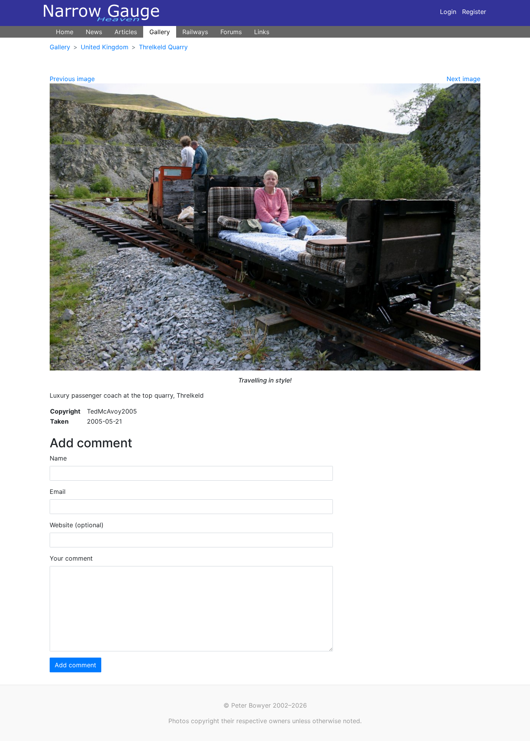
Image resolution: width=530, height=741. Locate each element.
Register (474, 12)
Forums (231, 32)
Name (58, 458)
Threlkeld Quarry (163, 47)
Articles (125, 32)
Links (261, 32)
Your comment (71, 558)
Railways (195, 32)
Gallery (159, 32)
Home (64, 32)
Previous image (72, 79)
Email (58, 491)
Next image (463, 79)
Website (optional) (77, 525)
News (94, 32)
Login (448, 12)
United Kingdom (104, 47)
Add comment (75, 665)
